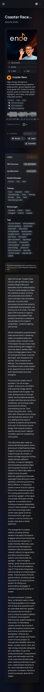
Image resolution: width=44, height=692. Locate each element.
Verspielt (29, 213)
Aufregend (11, 213)
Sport (18, 197)
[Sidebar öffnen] (3, 3)
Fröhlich (20, 210)
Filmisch (11, 181)
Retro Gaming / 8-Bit (15, 200)
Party (25, 197)
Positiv (28, 210)
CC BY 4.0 (32, 157)
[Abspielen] (9, 78)
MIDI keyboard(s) (12, 267)
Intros (10, 192)
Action (27, 192)
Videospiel (18, 192)
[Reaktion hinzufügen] (25, 124)
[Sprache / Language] (38, 3)
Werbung (32, 194)
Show (24, 194)
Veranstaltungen (13, 194)
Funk (18, 181)
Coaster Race (19, 77)
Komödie (11, 197)
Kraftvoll (20, 213)
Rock (24, 181)
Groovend (11, 210)
